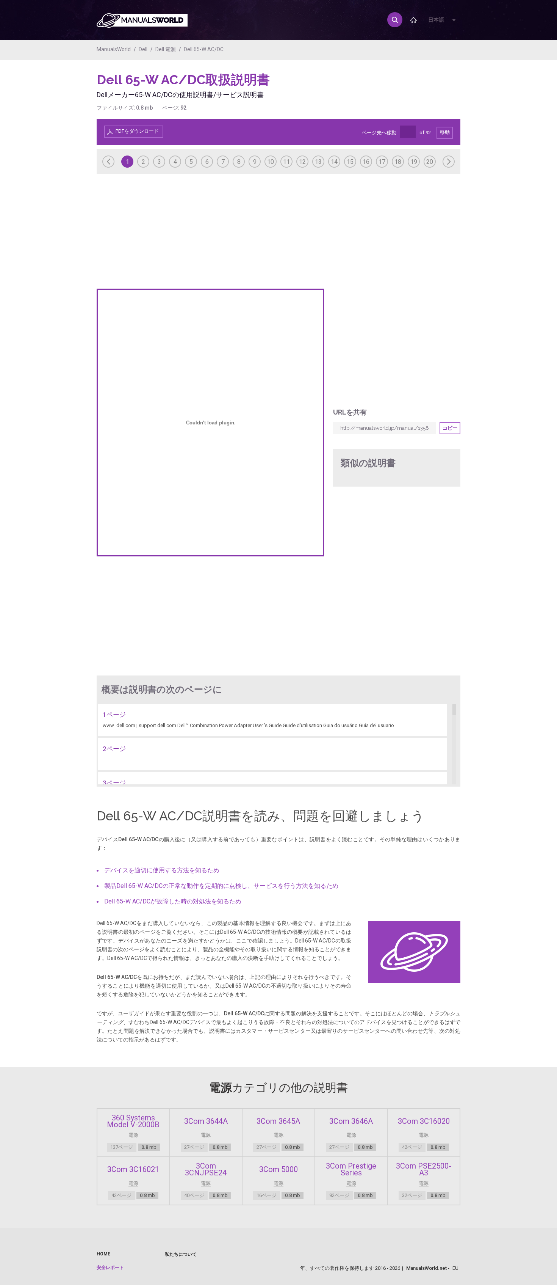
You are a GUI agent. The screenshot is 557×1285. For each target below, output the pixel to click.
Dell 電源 (165, 49)
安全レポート (110, 1267)
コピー (450, 428)
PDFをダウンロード (137, 131)
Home (103, 1254)
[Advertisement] (430, 91)
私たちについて (181, 1254)
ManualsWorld (114, 49)
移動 (445, 132)
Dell (143, 49)
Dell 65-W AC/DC (204, 49)
